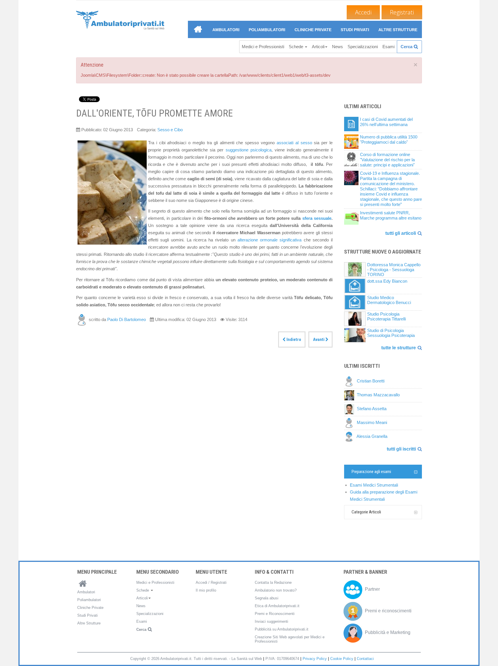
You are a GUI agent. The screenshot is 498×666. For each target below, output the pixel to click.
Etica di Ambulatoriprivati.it (277, 606)
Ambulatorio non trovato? (276, 590)
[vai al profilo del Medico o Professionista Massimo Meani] (350, 422)
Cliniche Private (313, 29)
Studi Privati (355, 29)
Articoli (318, 46)
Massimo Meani (372, 422)
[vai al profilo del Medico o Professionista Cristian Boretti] (350, 381)
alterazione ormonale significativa (269, 239)
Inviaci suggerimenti (271, 621)
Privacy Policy (315, 658)
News (337, 46)
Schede (296, 46)
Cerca (406, 46)
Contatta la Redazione (273, 582)
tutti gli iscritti (401, 448)
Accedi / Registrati (211, 582)
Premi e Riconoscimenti (275, 613)
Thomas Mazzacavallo (378, 395)
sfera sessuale (316, 218)
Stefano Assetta (371, 408)
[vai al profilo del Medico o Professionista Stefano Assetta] (350, 408)
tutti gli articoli (400, 233)
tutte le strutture (398, 347)
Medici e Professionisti (263, 46)
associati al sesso (293, 142)
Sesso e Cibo (170, 129)
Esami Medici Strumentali (374, 485)
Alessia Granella (371, 436)
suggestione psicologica (248, 149)
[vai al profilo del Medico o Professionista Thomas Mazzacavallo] (350, 395)
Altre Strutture (397, 29)
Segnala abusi (266, 598)
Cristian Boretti (370, 381)
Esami (388, 46)
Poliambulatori (267, 29)
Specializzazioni (363, 46)
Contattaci (365, 658)
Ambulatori (225, 29)
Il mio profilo (206, 590)
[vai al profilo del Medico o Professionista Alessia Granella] (350, 436)
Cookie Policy (341, 658)
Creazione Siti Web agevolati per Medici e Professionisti (290, 639)
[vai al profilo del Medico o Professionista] (82, 319)
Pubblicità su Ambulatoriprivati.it (281, 629)
